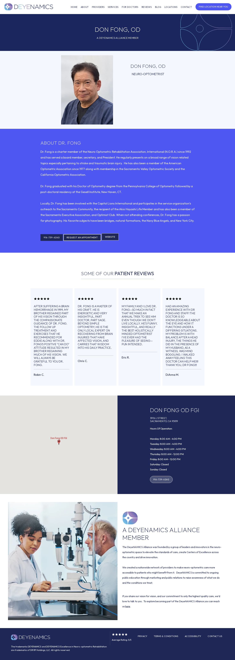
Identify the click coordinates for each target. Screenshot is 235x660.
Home (74, 7)
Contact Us (215, 636)
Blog (158, 7)
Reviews (147, 7)
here (127, 606)
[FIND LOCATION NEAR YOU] (213, 10)
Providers (98, 7)
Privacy (142, 636)
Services (113, 7)
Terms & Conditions (166, 636)
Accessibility (193, 636)
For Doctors (130, 7)
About (85, 7)
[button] (58, 442)
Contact (186, 7)
